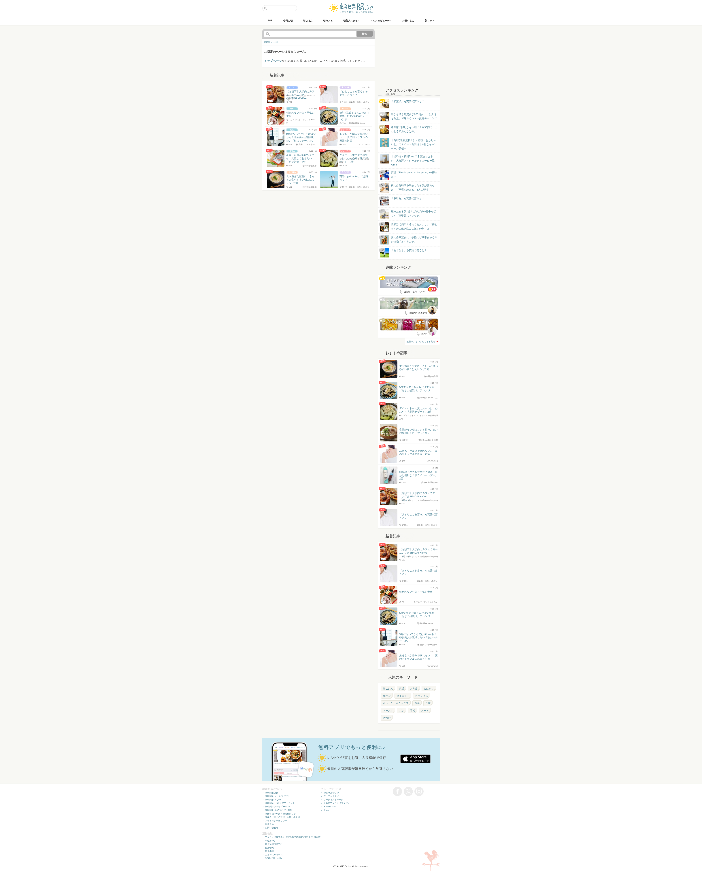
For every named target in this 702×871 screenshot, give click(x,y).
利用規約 (269, 824)
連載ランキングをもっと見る (421, 341)
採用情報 (269, 847)
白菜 (417, 703)
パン (401, 710)
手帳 (412, 710)
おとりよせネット (332, 792)
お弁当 (414, 688)
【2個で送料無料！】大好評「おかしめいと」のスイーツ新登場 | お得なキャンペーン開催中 (414, 144)
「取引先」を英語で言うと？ (407, 198)
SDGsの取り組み (273, 858)
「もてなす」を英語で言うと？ (409, 250)
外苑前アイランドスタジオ (337, 803)
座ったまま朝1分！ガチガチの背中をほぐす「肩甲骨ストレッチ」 (413, 213)
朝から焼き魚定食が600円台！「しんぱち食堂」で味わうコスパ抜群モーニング (414, 116)
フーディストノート (333, 796)
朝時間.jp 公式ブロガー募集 (278, 810)
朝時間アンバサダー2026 (277, 806)
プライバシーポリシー (276, 820)
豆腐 (428, 703)
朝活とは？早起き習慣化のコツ (280, 813)
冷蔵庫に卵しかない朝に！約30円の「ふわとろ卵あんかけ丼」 (414, 129)
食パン (387, 695)
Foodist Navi (330, 806)
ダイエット (403, 695)
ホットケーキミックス (396, 703)
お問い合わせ (271, 827)
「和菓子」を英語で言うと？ (407, 101)
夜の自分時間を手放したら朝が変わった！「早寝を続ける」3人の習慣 (413, 187)
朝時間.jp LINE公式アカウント (280, 803)
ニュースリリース (274, 854)
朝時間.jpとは (271, 792)
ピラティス (421, 695)
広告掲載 (269, 851)
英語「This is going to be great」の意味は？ (414, 174)
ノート (425, 710)
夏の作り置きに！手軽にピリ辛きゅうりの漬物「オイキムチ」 (414, 239)
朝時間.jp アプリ (273, 799)
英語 (401, 688)
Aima (326, 810)
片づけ (387, 717)
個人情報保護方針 (274, 844)
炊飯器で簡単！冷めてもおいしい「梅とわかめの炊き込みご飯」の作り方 (410, 226)
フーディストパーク (333, 799)
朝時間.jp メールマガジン (277, 796)
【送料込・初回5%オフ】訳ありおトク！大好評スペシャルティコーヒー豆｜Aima (414, 160)
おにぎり (429, 688)
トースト (388, 710)
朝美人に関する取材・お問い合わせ (282, 817)
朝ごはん (388, 688)
